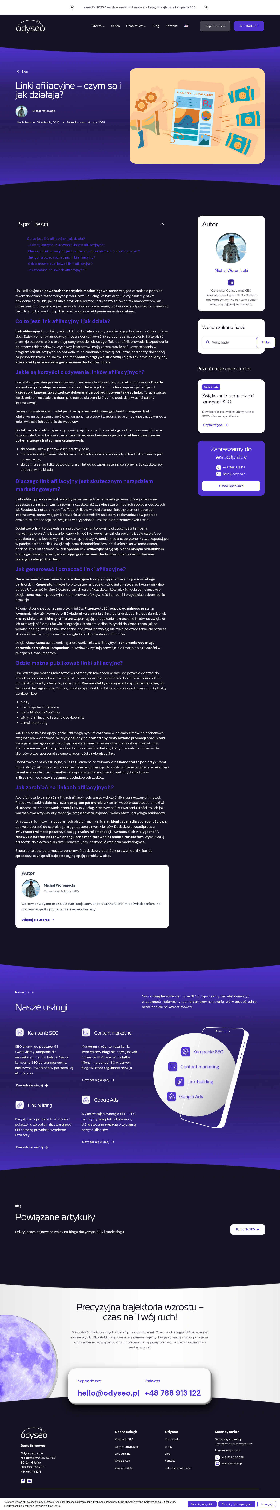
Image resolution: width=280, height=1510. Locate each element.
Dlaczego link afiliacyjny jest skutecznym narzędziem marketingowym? (84, 251)
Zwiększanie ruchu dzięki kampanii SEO (228, 399)
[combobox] (228, 342)
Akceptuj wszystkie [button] (202, 1504)
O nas (115, 26)
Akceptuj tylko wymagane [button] (237, 1504)
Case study (172, 1439)
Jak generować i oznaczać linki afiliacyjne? (61, 257)
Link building (40, 1105)
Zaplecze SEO (123, 1468)
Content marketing (112, 1033)
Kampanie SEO (43, 1033)
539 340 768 (249, 26)
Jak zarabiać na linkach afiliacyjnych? (57, 270)
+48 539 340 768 (233, 1457)
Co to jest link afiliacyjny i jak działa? (56, 238)
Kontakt (171, 26)
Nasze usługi (41, 1007)
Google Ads (106, 1100)
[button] (162, 224)
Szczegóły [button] (267, 1504)
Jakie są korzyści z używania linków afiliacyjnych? (66, 245)
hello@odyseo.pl (232, 1463)
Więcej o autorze (36, 919)
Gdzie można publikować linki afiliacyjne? (60, 263)
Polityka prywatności (178, 1468)
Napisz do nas (215, 26)
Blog (156, 26)
